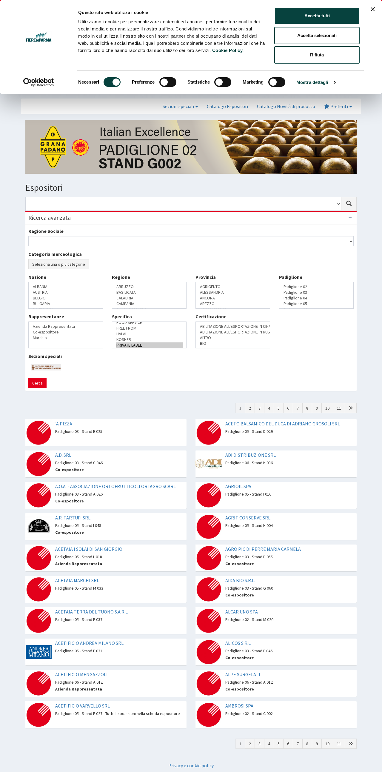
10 (327, 376)
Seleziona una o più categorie (58, 264)
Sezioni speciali (45, 325)
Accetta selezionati (317, 35)
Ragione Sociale (46, 231)
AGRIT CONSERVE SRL (247, 486)
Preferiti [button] (339, 106)
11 (339, 376)
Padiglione (290, 277)
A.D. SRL (63, 424)
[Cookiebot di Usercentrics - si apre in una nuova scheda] (39, 82)
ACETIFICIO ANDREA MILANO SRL (89, 612)
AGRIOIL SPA (238, 455)
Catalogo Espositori (227, 106)
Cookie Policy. (228, 50)
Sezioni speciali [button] (179, 106)
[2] (351, 377)
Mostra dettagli (312, 82)
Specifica (122, 300)
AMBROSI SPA (239, 674)
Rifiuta (317, 54)
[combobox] (183, 204)
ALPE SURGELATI (242, 643)
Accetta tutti (317, 15)
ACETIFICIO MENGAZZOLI (81, 643)
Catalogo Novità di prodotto (286, 106)
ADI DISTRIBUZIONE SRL (250, 424)
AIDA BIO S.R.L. (240, 549)
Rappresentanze (46, 300)
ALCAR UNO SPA (241, 580)
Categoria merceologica (55, 254)
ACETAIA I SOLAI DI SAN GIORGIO (88, 518)
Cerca (37, 351)
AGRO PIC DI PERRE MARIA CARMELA (263, 518)
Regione (121, 277)
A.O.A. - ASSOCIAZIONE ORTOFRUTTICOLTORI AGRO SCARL (115, 455)
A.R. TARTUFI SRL (72, 486)
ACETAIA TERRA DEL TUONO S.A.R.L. (92, 580)
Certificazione (211, 300)
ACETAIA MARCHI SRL (77, 549)
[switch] (167, 82)
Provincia (205, 277)
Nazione (37, 277)
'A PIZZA (63, 392)
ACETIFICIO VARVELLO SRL (82, 674)
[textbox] (32, 287)
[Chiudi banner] (373, 9)
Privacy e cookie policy (191, 734)
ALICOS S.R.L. (238, 612)
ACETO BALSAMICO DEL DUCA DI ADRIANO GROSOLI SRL (282, 392)
